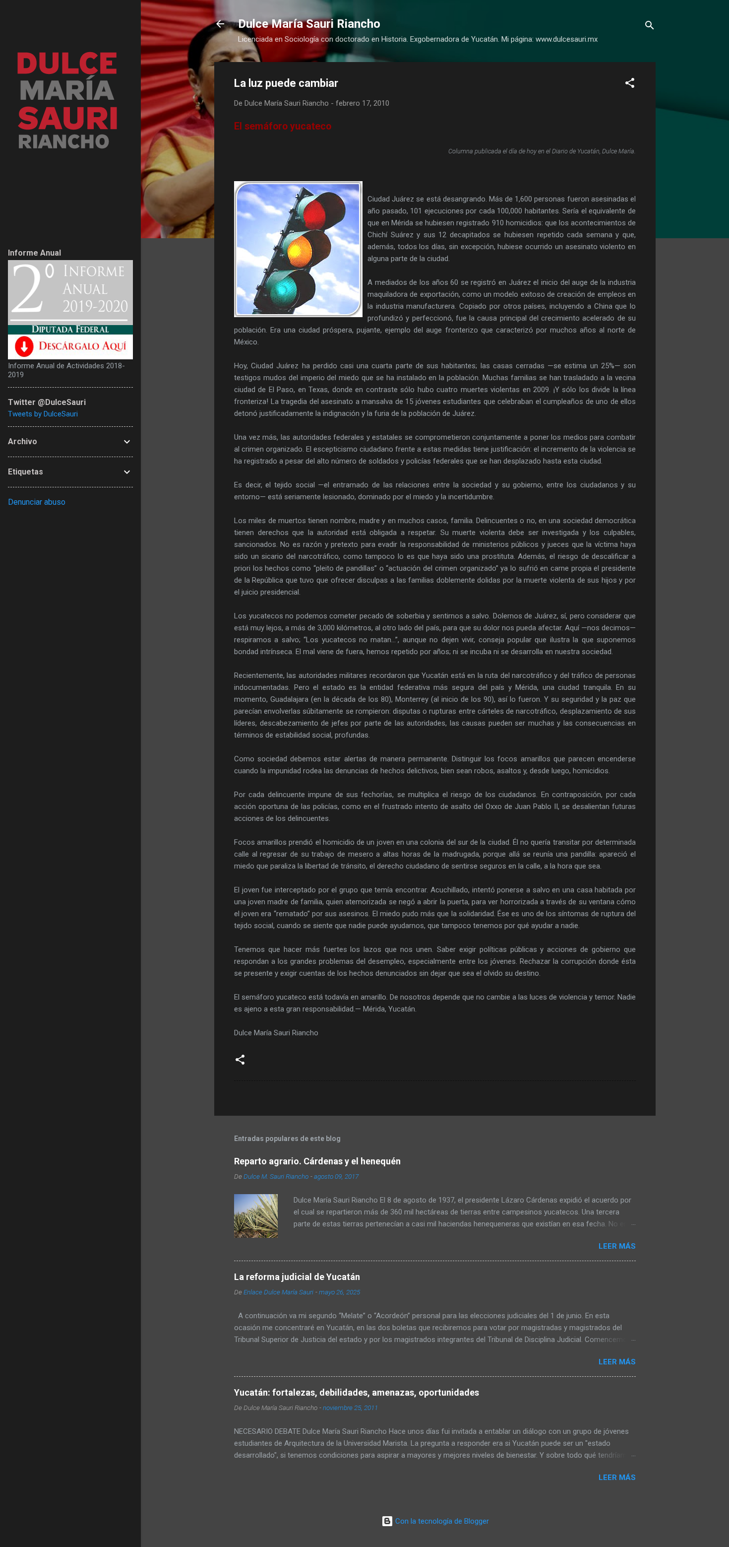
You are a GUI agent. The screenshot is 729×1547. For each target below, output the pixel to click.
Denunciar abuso (36, 502)
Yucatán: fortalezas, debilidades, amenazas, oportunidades (356, 1392)
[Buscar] (650, 27)
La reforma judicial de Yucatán (297, 1277)
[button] (630, 84)
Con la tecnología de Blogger (441, 1521)
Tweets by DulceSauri (43, 413)
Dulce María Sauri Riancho (309, 24)
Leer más (617, 1246)
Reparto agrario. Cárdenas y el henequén (317, 1161)
